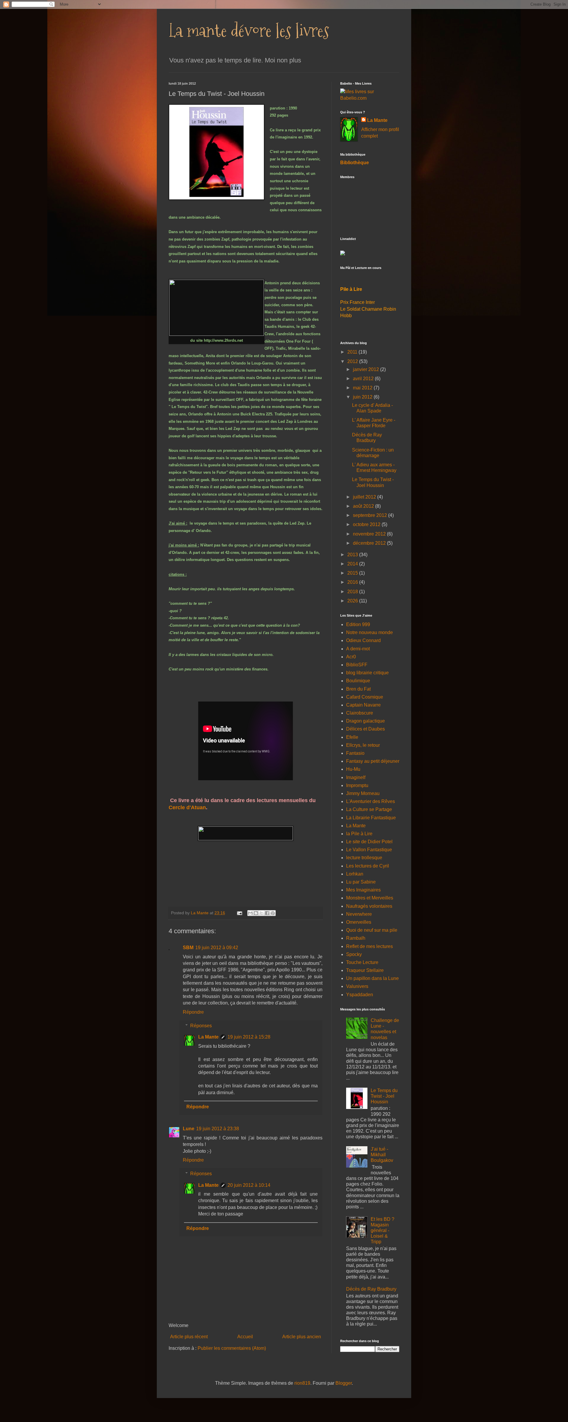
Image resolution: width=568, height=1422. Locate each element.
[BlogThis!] (256, 913)
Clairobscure (359, 712)
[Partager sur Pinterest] (273, 913)
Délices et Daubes (365, 728)
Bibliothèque (354, 162)
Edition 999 (358, 624)
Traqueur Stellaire (365, 970)
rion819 (302, 1383)
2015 (353, 572)
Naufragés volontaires (369, 906)
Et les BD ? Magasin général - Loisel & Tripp (382, 1230)
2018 (353, 591)
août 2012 (364, 506)
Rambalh (355, 938)
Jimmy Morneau (363, 793)
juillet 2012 (365, 496)
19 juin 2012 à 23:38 (217, 1128)
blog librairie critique (367, 672)
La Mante (208, 1036)
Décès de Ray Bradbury (371, 1289)
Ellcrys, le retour (363, 745)
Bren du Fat (358, 688)
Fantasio (355, 753)
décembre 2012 (370, 543)
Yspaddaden (359, 994)
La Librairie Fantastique (371, 817)
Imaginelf (355, 777)
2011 (353, 351)
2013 (353, 554)
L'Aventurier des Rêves (370, 801)
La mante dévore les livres (249, 30)
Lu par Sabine (361, 881)
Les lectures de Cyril (367, 865)
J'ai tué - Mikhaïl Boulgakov (382, 1155)
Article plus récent (189, 1336)
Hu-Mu (353, 769)
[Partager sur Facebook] (267, 913)
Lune (188, 1128)
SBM (188, 947)
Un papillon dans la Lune (372, 978)
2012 (353, 361)
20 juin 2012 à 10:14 (248, 1185)
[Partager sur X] (261, 913)
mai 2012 (363, 387)
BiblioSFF (356, 664)
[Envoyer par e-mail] (250, 913)
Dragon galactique (365, 720)
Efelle (352, 737)
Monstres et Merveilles (369, 897)
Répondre (193, 1012)
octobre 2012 (367, 524)
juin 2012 (363, 396)
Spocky (354, 954)
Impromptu (357, 785)
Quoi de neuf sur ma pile (371, 930)
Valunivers (357, 986)
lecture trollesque (364, 857)
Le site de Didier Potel (369, 841)
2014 (353, 563)
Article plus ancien (301, 1336)
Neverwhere (359, 914)
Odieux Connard (363, 640)
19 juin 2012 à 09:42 (216, 947)
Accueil (245, 1336)
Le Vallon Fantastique (369, 849)
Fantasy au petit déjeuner (372, 761)
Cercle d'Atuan (187, 807)
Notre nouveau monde (369, 632)
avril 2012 (364, 378)
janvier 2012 (366, 369)
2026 (353, 600)
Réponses (201, 1025)
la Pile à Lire (359, 833)
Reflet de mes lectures (369, 946)
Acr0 (351, 656)
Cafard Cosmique (364, 696)
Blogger (343, 1383)
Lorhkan (354, 873)
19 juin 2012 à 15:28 (248, 1036)
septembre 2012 (370, 515)
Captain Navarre (363, 704)
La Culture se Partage (369, 809)
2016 (353, 582)
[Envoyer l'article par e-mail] (239, 912)
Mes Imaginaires (363, 889)
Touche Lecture (362, 962)
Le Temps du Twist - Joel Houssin (384, 1096)
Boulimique (358, 680)
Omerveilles (358, 922)
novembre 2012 (370, 533)
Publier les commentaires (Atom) (232, 1348)
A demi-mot (358, 648)
